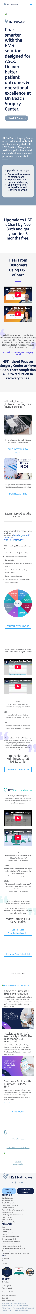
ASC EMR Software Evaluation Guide (13, 1248)
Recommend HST (7, 1292)
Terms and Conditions (19, 1308)
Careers (4, 1263)
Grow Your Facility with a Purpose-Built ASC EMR (17, 1084)
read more (7, 1102)
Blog (3, 1227)
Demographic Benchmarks (10, 1244)
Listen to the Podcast (25, 1191)
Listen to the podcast (18, 1139)
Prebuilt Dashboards (8, 1207)
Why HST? (5, 1258)
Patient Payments (7, 1217)
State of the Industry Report (10, 1236)
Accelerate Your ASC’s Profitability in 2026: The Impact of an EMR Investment (18, 1037)
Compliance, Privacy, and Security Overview (15, 1253)
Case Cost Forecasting (8, 1203)
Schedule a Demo (9, 1191)
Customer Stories (7, 1229)
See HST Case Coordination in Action (18, 931)
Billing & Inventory (8, 1200)
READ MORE (18, 1111)
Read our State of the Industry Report (18, 1148)
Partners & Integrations (9, 1222)
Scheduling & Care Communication (12, 1215)
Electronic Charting (7, 1212)
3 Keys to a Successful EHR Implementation (16, 992)
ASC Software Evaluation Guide (11, 1246)
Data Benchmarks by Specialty (11, 1241)
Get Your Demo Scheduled (18, 954)
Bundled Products (7, 1198)
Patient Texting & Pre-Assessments (13, 1210)
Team (3, 1261)
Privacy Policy (6, 1308)
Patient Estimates (7, 1219)
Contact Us (5, 1282)
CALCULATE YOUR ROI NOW (18, 451)
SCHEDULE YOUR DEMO (18, 626)
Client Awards (6, 1251)
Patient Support (7, 1288)
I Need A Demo (14, 118)
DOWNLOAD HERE (18, 493)
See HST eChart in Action (18, 769)
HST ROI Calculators (8, 1232)
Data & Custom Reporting (10, 1205)
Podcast (4, 1234)
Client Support (6, 1286)
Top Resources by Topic (9, 1239)
